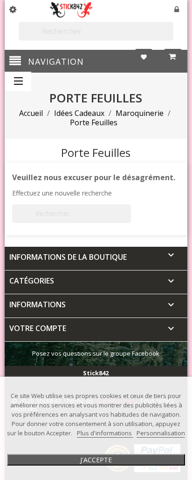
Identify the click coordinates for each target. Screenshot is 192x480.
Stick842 (96, 373)
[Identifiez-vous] (177, 10)
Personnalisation (161, 433)
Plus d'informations (105, 433)
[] (169, 36)
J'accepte (96, 459)
